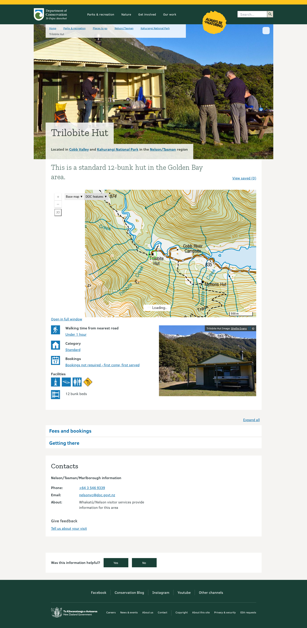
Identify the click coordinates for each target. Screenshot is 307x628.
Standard (72, 349)
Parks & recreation (100, 14)
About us (147, 612)
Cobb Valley (79, 149)
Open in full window (66, 319)
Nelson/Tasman (124, 28)
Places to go (100, 28)
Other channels (211, 592)
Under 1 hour (76, 334)
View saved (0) (244, 178)
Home (52, 28)
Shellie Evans (239, 328)
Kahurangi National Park (155, 28)
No (144, 563)
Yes (115, 563)
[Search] (270, 14)
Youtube (184, 592)
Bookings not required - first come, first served (102, 364)
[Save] (250, 170)
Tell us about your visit (69, 528)
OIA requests (248, 612)
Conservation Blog (129, 592)
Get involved (147, 14)
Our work (169, 14)
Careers (111, 612)
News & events (129, 612)
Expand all (251, 419)
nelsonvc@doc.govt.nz (97, 494)
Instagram (160, 592)
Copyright (182, 612)
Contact (162, 612)
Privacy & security (225, 612)
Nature (126, 14)
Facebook (98, 592)
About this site (201, 612)
